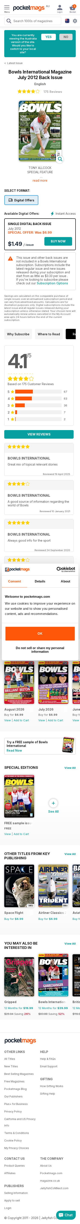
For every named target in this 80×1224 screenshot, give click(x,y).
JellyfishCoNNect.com (54, 1188)
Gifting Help (47, 1093)
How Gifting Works (51, 1086)
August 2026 (14, 709)
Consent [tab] (14, 581)
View (7, 720)
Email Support (48, 1066)
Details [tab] (40, 581)
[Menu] (6, 8)
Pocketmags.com (51, 1173)
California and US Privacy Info (20, 1122)
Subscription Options (52, 283)
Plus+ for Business (16, 1104)
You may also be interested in (21, 943)
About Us (46, 1165)
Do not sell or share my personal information (40, 649)
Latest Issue (15, 63)
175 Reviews (53, 91)
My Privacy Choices (16, 1148)
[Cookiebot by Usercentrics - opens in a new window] (57, 569)
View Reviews (39, 434)
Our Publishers (13, 1096)
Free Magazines (14, 1081)
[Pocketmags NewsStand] (28, 8)
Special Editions (21, 767)
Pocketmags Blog (15, 1089)
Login (7, 1208)
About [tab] (65, 581)
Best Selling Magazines (19, 1073)
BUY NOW (58, 241)
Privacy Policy (13, 1111)
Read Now (14, 750)
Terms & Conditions (16, 1133)
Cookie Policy (13, 1140)
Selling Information (16, 1193)
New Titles (11, 1066)
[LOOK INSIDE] (40, 160)
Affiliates (10, 1173)
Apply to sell (12, 1200)
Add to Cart (21, 720)
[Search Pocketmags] (9, 21)
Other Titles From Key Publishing (27, 854)
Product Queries (14, 1165)
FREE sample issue (18, 823)
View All (70, 767)
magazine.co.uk (50, 1180)
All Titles (9, 1058)
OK (40, 633)
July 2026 (46, 709)
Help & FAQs (48, 1058)
